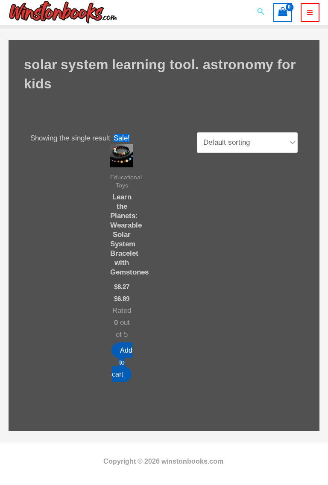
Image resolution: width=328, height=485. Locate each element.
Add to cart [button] (122, 362)
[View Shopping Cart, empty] (282, 12)
